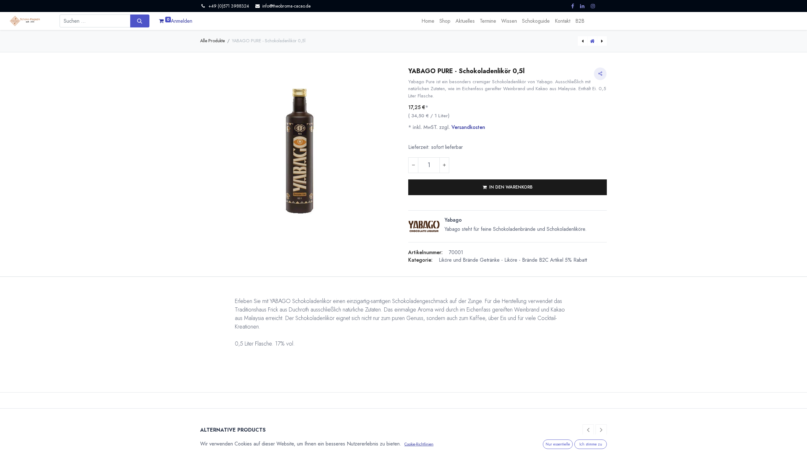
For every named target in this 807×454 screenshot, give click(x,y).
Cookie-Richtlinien (418, 444)
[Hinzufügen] (444, 165)
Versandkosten (468, 127)
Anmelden (181, 21)
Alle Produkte (212, 41)
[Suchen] (139, 21)
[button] (507, 187)
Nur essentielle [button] (558, 444)
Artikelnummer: (425, 252)
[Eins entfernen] (413, 165)
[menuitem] (428, 21)
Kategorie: (420, 260)
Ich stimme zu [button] (590, 444)
